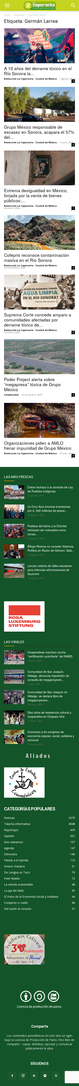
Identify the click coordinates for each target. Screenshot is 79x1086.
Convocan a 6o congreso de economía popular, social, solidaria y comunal (51, 736)
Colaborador (11, 394)
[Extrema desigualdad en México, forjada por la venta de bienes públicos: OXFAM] (39, 168)
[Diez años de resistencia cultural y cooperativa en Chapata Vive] (14, 717)
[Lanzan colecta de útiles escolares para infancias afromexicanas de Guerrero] (14, 571)
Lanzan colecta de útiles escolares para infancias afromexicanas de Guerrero (50, 570)
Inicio (7, 15)
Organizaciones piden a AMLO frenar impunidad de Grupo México (37, 445)
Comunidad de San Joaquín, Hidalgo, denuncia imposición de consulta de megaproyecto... (48, 676)
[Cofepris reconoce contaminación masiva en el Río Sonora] (39, 232)
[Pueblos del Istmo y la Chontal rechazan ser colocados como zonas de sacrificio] (14, 531)
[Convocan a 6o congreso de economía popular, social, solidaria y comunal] (14, 737)
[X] (56, 1076)
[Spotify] (45, 1076)
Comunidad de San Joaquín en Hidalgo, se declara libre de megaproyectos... (47, 696)
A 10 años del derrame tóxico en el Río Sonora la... (38, 70)
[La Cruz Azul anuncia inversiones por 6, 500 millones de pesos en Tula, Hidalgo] (14, 512)
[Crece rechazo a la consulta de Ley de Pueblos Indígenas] (14, 492)
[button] (73, 5)
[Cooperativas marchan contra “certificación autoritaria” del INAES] (14, 657)
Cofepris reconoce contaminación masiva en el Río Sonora (36, 257)
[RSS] (34, 1076)
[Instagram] (23, 1076)
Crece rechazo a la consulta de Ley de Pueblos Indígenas (50, 489)
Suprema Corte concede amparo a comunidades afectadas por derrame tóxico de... (37, 320)
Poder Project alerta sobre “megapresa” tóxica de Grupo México (32, 384)
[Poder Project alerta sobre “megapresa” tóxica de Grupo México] (39, 356)
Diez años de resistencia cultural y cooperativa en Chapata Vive (49, 714)
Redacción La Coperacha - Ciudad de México (30, 78)
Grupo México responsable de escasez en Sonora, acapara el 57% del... (39, 132)
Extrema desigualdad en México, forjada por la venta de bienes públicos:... (36, 195)
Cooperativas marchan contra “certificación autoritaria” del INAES (50, 654)
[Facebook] (12, 1076)
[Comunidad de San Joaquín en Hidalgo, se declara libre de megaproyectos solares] (14, 697)
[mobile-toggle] (6, 5)
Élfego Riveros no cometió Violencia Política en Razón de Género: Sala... (51, 548)
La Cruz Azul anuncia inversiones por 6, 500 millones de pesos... (49, 509)
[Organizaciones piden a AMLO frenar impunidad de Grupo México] (39, 420)
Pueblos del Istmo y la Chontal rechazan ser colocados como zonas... (47, 530)
